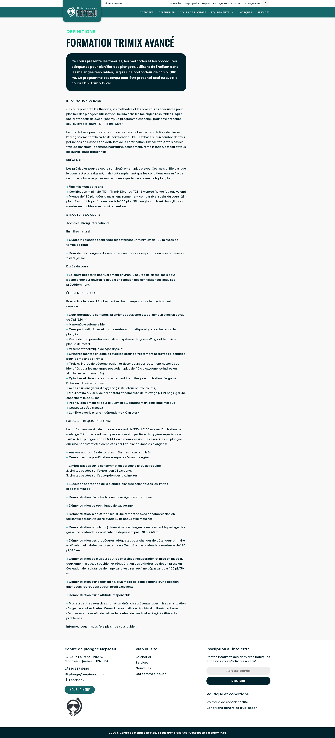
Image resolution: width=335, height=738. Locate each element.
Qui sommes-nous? (230, 3)
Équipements (220, 12)
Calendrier (167, 12)
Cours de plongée (193, 12)
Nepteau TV (209, 3)
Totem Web (218, 732)
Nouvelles (175, 3)
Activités (147, 12)
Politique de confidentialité (227, 702)
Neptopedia (192, 3)
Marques (246, 12)
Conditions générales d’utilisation (232, 708)
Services (263, 12)
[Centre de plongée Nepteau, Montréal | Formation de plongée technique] (82, 12)
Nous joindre (252, 3)
